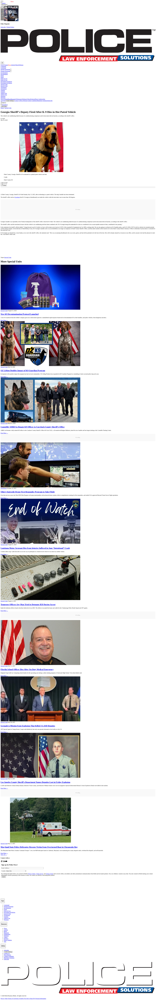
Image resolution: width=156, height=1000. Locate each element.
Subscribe (3, 27)
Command (3, 66)
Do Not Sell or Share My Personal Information (34, 998)
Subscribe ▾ (4, 4)
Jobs (44, 99)
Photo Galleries (39, 99)
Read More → (4, 320)
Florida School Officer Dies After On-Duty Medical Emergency (27, 669)
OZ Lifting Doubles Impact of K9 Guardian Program (23, 370)
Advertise (3, 100)
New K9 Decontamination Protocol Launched (20, 314)
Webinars (23, 1)
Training (3, 90)
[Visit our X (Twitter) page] (3, 861)
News (12, 1)
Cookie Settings (10, 100)
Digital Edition (10, 27)
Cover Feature (7, 1)
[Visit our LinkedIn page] (5, 861)
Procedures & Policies (6, 81)
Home (2, 108)
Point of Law (4, 78)
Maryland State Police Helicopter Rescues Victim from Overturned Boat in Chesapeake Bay (39, 847)
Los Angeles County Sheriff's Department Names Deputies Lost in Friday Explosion (35, 782)
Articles (16, 1)
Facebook (17, 197)
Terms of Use (11, 998)
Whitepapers (19, 99)
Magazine (13, 99)
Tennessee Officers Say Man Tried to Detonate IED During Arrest (28, 604)
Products (32, 99)
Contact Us (17, 100)
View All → (4, 854)
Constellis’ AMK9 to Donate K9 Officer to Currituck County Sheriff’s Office (33, 427)
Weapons (3, 96)
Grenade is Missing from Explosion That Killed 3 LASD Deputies (28, 726)
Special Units (4, 84)
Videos (19, 1)
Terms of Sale (18, 998)
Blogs (9, 99)
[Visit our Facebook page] (1, 861)
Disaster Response (5, 69)
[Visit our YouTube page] (6, 861)
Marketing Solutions (42, 100)
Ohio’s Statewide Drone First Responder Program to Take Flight (28, 492)
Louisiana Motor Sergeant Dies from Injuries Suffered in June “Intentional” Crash (35, 548)
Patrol (2, 75)
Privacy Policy (4, 998)
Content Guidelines (32, 100)
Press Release (23, 100)
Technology (4, 87)
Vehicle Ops (4, 93)
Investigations (4, 72)
